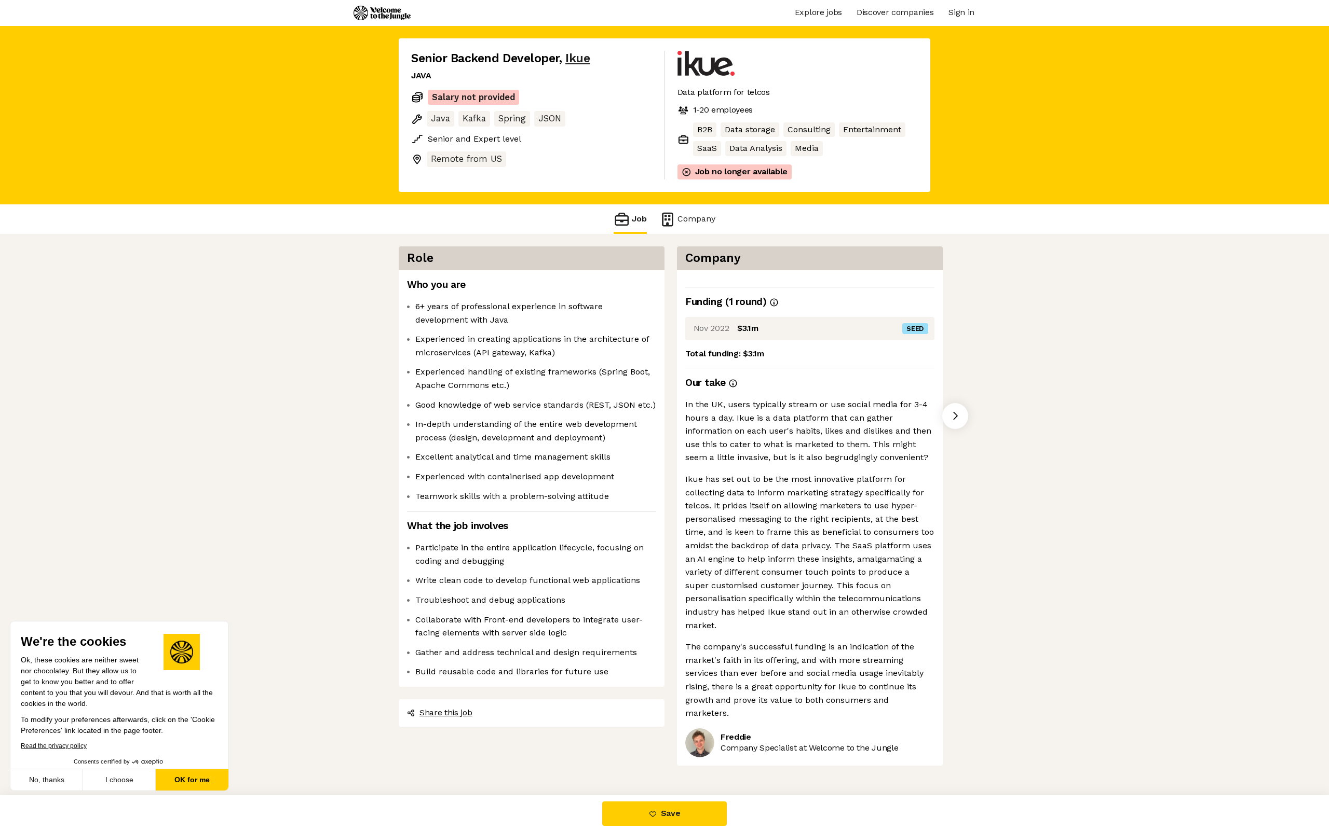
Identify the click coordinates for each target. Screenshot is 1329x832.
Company (696, 219)
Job (639, 219)
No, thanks (46, 779)
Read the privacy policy (54, 746)
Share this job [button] (445, 712)
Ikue (577, 58)
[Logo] (382, 13)
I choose (119, 779)
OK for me (192, 779)
